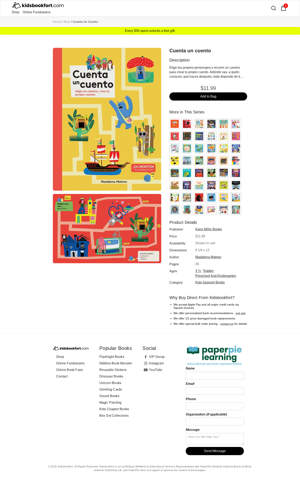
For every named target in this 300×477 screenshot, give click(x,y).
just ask (241, 313)
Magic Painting (110, 402)
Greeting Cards (110, 389)
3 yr (198, 271)
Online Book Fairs (69, 370)
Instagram (156, 363)
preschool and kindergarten (215, 276)
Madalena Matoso (208, 257)
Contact (62, 376)
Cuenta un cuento (85, 21)
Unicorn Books (110, 383)
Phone (191, 399)
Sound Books (109, 396)
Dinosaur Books (111, 376)
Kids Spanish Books (210, 282)
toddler (208, 271)
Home (57, 21)
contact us (226, 323)
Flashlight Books (111, 356)
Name (190, 368)
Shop (15, 12)
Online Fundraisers (36, 12)
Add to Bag (208, 96)
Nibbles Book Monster (115, 363)
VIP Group (156, 356)
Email (190, 383)
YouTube (155, 370)
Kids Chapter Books (114, 409)
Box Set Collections (114, 415)
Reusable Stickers (113, 370)
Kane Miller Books (208, 229)
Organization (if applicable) (206, 414)
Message (193, 429)
